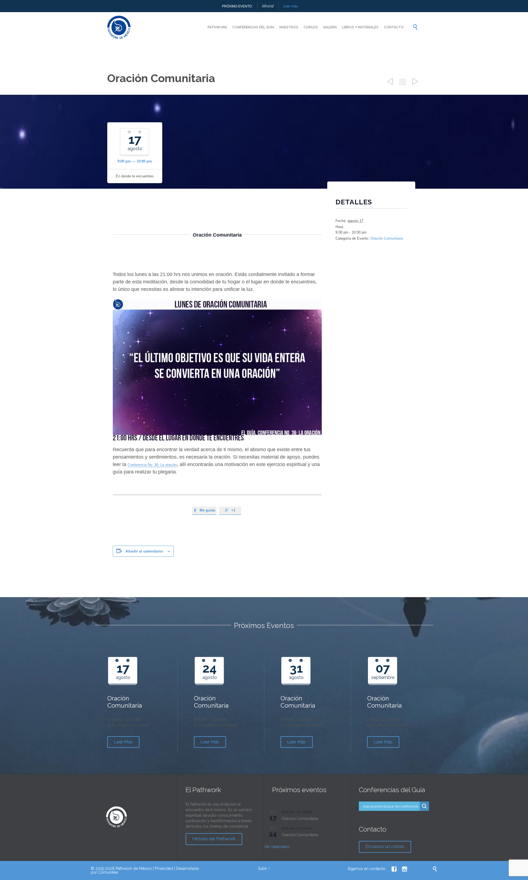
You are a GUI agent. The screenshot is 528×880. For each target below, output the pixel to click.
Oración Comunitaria (386, 238)
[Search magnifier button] (424, 806)
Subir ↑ (264, 868)
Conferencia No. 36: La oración (152, 465)
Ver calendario (277, 846)
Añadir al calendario (144, 551)
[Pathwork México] (119, 27)
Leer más (290, 6)
